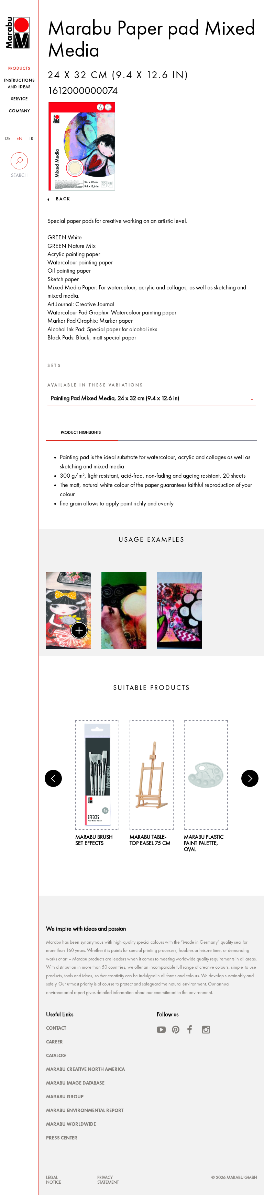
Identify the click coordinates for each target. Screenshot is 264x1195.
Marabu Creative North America (85, 1069)
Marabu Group (65, 1097)
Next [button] (249, 778)
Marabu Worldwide (71, 1124)
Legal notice (53, 1180)
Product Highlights (81, 433)
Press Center (61, 1138)
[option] (68, 610)
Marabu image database (75, 1083)
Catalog (56, 1055)
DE (8, 138)
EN (19, 138)
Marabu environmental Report (84, 1110)
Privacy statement (108, 1180)
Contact (56, 1028)
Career (54, 1042)
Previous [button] (53, 778)
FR (31, 138)
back (63, 199)
